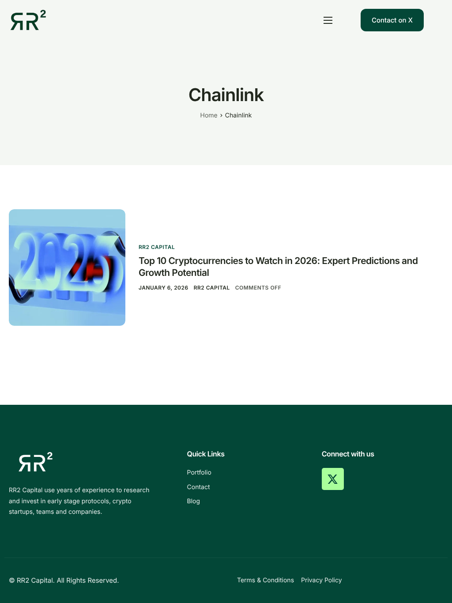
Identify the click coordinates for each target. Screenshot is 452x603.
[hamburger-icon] (328, 20)
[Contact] (248, 487)
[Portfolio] (248, 473)
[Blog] (248, 501)
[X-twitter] (333, 479)
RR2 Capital (157, 247)
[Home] (28, 19)
